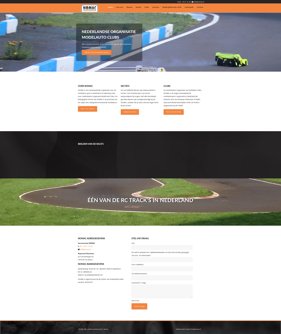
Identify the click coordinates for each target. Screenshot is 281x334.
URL (133, 243)
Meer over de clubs (173, 112)
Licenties (155, 7)
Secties (138, 7)
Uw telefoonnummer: (139, 273)
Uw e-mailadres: (137, 264)
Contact (200, 7)
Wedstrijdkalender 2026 (171, 7)
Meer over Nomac (87, 109)
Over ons (119, 7)
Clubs (146, 7)
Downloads (189, 7)
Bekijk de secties (129, 112)
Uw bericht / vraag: (138, 283)
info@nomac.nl (199, 2)
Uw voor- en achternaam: (141, 255)
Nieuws (129, 7)
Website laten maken (183, 329)
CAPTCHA (135, 301)
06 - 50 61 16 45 (185, 2)
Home (110, 7)
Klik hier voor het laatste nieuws (97, 52)
